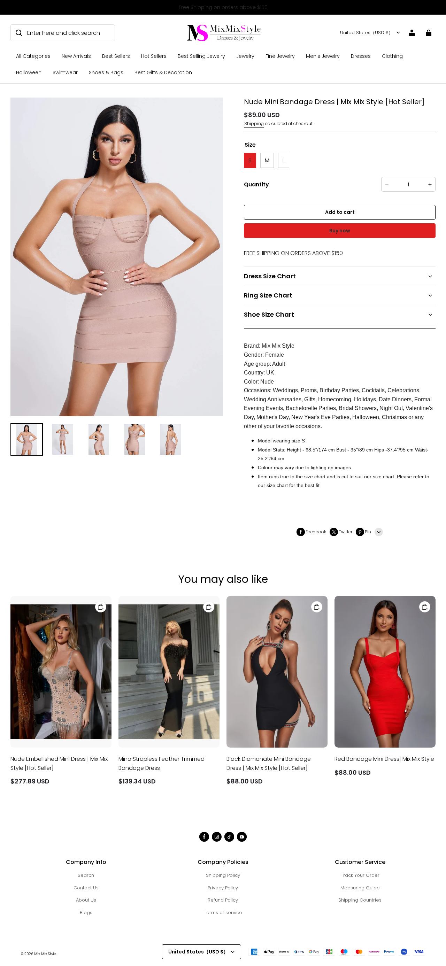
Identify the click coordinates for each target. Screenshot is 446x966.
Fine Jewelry (280, 56)
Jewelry (245, 56)
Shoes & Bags (106, 72)
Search (86, 875)
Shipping (254, 123)
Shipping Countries (360, 900)
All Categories (33, 56)
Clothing (392, 56)
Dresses (361, 56)
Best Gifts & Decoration (163, 72)
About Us (86, 900)
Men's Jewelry (323, 56)
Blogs (86, 912)
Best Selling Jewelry (201, 56)
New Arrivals (76, 56)
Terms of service (223, 912)
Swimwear (65, 72)
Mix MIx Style (45, 954)
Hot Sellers (154, 56)
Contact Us (86, 887)
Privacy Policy (223, 887)
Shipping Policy (223, 875)
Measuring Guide (360, 887)
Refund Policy (223, 900)
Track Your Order (360, 875)
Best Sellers (116, 56)
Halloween (28, 72)
